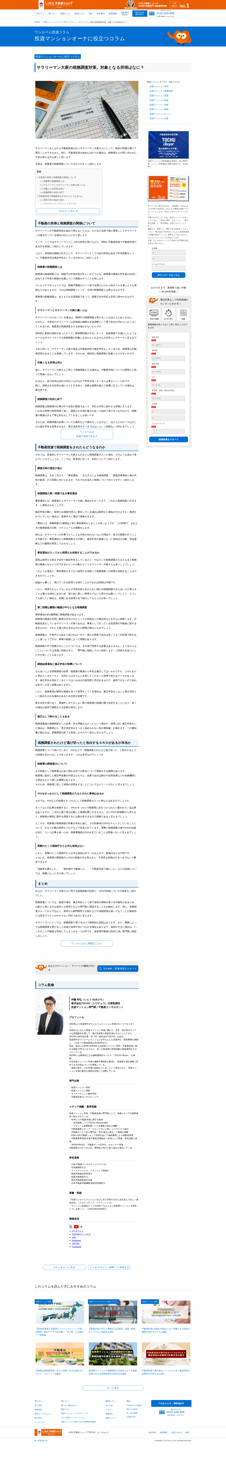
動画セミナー (111, 1418)
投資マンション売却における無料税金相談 (78, 1422)
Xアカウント (78, 1231)
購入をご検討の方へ (69, 1405)
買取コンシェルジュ (43, 1414)
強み (91, 14)
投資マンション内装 (159, 118)
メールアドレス (158, 264)
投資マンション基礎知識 (161, 91)
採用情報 (113, 14)
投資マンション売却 (159, 86)
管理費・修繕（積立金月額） (164, 390)
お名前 (154, 248)
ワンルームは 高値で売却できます (86, 434)
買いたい (52, 14)
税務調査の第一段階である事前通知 (60, 204)
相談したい (65, 14)
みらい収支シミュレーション (73, 1417)
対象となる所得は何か (53, 189)
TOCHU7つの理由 (133, 1405)
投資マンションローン (160, 114)
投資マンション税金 (159, 100)
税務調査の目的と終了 (53, 192)
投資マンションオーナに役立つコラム (59, 22)
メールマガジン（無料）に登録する (109, 1267)
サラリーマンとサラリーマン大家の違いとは (64, 185)
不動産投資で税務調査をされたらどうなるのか (61, 196)
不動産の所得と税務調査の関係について (57, 177)
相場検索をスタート (120, 968)
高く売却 (38, 1405)
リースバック (40, 1422)
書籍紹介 (109, 1414)
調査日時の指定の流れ (53, 200)
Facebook (76, 1247)
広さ (153, 377)
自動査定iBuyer (125, 13)
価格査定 (38, 1409)
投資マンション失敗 (159, 105)
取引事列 (38, 1418)
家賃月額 (155, 364)
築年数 (154, 350)
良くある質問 (131, 1413)
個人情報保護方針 (41, 1440)
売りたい (40, 14)
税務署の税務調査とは (53, 181)
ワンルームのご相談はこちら (87, 943)
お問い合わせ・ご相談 (180, 1432)
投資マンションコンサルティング (74, 1413)
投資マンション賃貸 (159, 95)
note (74, 1237)
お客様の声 (131, 1417)
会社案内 (101, 14)
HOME (37, 22)
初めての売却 (131, 1409)
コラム (108, 1409)
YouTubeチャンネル (81, 1234)
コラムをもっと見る (64, 1267)
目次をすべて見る (68, 211)
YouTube (109, 1405)
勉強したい (80, 14)
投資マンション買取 (159, 109)
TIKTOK (75, 1243)
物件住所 (155, 337)
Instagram (76, 1240)
